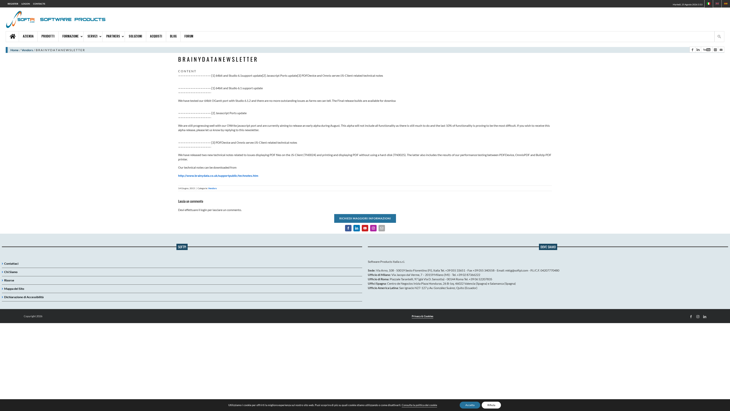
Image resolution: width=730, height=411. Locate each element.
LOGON (25, 3)
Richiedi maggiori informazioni (365, 218)
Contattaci (11, 263)
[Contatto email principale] (721, 50)
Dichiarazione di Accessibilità (24, 297)
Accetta (469, 405)
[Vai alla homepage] (12, 36)
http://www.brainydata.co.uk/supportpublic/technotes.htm (218, 175)
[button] (719, 36)
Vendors (27, 50)
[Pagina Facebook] (692, 50)
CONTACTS (39, 3)
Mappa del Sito (14, 288)
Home (14, 50)
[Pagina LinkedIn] (698, 50)
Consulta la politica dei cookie (419, 405)
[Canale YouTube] (706, 50)
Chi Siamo (10, 272)
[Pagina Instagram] (715, 50)
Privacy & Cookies (422, 316)
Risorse (9, 280)
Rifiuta (491, 405)
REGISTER (13, 3)
